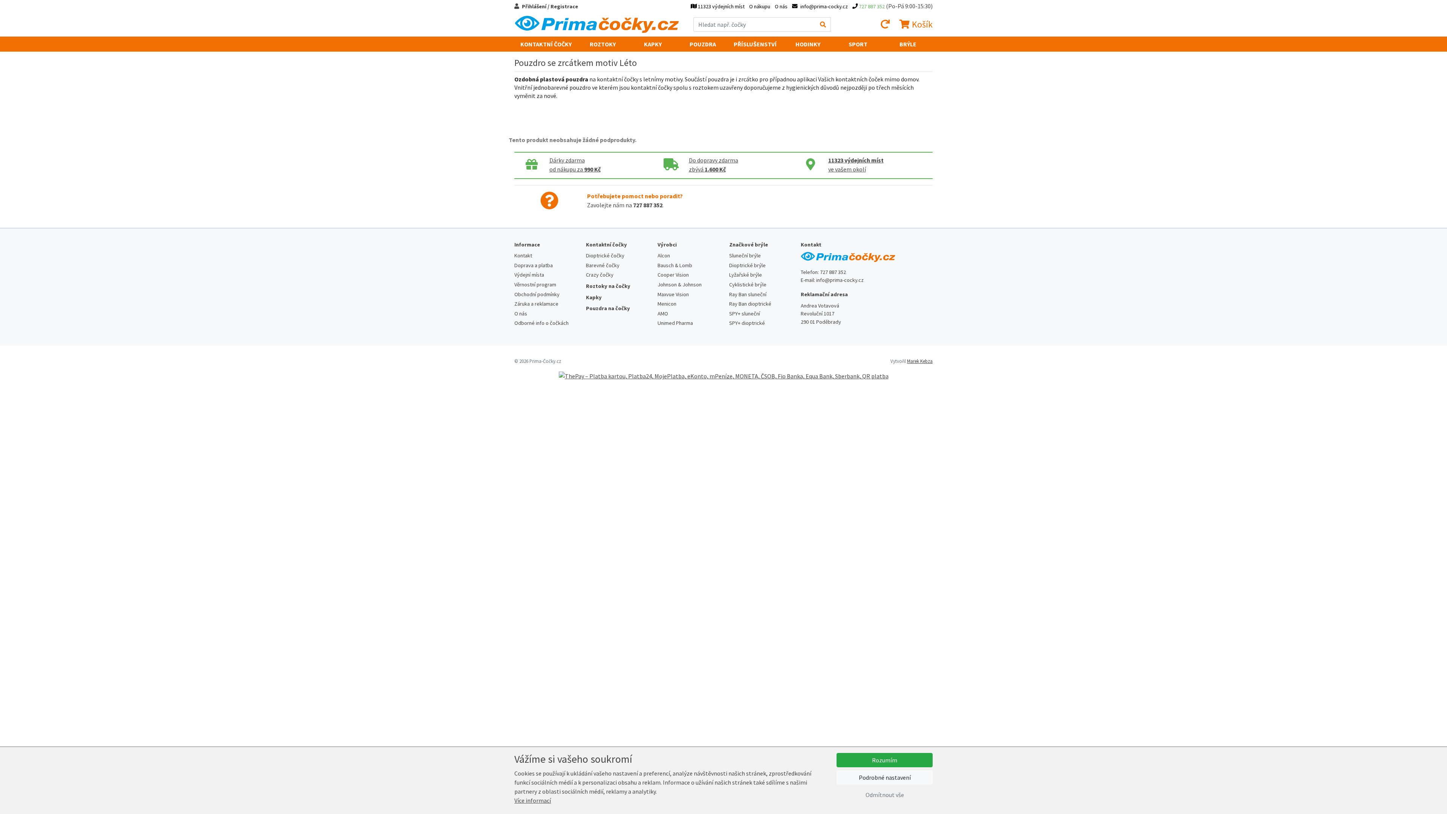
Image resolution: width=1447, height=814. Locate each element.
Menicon (667, 303)
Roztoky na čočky (608, 286)
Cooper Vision (673, 274)
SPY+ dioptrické (747, 323)
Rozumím (884, 760)
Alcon (664, 255)
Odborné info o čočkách (541, 323)
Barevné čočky (602, 265)
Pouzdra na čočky (608, 308)
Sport (858, 44)
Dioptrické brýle (747, 265)
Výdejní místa (529, 274)
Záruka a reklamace (536, 303)
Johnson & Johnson (680, 284)
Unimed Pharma (675, 323)
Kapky (653, 44)
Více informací (532, 800)
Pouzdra (703, 44)
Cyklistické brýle (747, 284)
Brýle (907, 44)
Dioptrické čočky (605, 255)
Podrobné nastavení (885, 777)
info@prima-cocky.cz (840, 280)
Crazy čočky (599, 274)
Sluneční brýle (745, 255)
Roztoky (603, 44)
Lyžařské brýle (745, 274)
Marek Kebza (920, 361)
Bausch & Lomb (675, 265)
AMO (663, 313)
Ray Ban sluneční (747, 294)
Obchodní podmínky (537, 294)
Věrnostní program (535, 284)
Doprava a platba (533, 265)
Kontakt (523, 255)
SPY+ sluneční (744, 313)
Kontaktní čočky (546, 44)
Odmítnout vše (885, 795)
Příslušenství (755, 44)
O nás (781, 6)
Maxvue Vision (673, 294)
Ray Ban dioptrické (750, 303)
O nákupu (759, 6)
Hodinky (807, 44)
